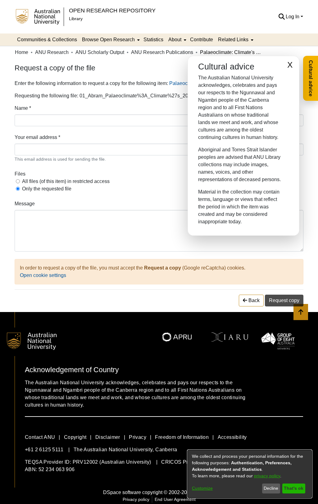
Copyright (75, 437)
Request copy (284, 300)
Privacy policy (136, 499)
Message (25, 203)
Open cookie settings (43, 275)
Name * (23, 108)
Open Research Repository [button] (112, 10)
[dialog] (250, 474)
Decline (271, 488)
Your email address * (37, 137)
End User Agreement (175, 499)
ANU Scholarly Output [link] (99, 52)
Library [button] (76, 18)
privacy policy (267, 475)
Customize (202, 488)
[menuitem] (110, 39)
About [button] (174, 39)
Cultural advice (310, 78)
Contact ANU (40, 437)
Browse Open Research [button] (108, 39)
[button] (281, 16)
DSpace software (122, 492)
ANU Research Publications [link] (162, 52)
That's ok (293, 488)
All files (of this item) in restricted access (66, 181)
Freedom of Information (182, 437)
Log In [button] (293, 16)
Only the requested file (46, 188)
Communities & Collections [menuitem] (47, 39)
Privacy (137, 437)
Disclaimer (107, 437)
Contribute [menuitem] (201, 39)
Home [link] (21, 52)
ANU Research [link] (52, 52)
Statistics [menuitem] (153, 39)
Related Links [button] (233, 39)
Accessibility (232, 437)
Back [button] (253, 300)
